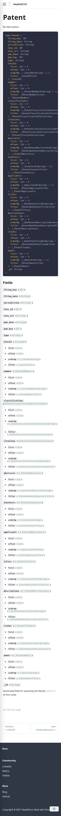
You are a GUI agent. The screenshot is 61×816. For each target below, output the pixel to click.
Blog (4, 792)
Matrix (5, 771)
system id (50, 690)
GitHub (6, 796)
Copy (53, 35)
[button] (4, 4)
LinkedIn (6, 766)
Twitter (6, 775)
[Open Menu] (54, 808)
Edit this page (13, 709)
